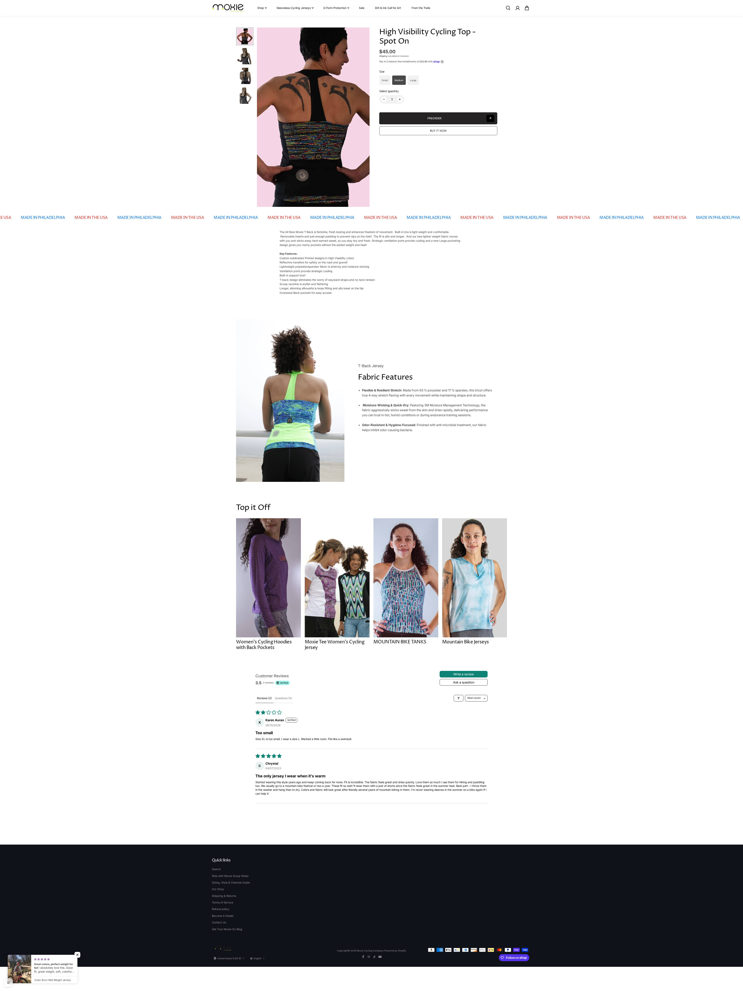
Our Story (218, 889)
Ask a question (463, 682)
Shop (260, 7)
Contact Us (219, 922)
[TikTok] (374, 956)
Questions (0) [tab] (283, 698)
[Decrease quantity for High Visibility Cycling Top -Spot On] (384, 99)
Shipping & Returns (224, 895)
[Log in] (517, 8)
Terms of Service (222, 902)
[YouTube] (380, 956)
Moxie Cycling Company (370, 950)
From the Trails (421, 7)
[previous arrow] (264, 117)
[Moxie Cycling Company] (228, 8)
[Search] (508, 8)
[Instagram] (368, 956)
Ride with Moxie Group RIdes (230, 876)
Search (216, 869)
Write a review (463, 674)
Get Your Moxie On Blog (227, 929)
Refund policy (220, 909)
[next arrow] (362, 117)
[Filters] (458, 698)
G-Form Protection (334, 7)
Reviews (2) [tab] (264, 698)
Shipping (383, 56)
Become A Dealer (223, 915)
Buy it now (438, 130)
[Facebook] (363, 956)
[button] (527, 8)
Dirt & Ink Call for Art (388, 7)
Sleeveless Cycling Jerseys (293, 7)
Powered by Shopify (395, 950)
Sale (361, 7)
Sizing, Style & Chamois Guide (231, 882)
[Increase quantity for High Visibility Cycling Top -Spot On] (399, 99)
